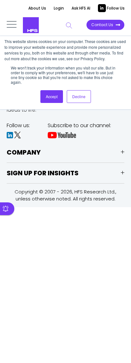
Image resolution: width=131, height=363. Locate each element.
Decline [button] (79, 96)
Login (59, 8)
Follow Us (115, 8)
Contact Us (102, 24)
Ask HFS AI (81, 8)
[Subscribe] (7, 208)
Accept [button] (52, 96)
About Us (37, 8)
